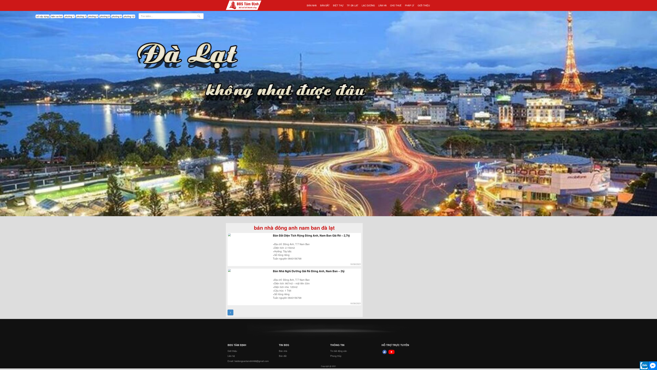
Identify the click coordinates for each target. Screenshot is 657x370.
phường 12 (129, 16)
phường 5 (93, 16)
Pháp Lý (409, 5)
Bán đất (325, 5)
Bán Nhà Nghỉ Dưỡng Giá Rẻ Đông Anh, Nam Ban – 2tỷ (309, 271)
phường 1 (69, 16)
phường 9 (116, 16)
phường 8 (105, 16)
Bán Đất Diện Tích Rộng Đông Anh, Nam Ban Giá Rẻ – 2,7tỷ (311, 235)
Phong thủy (336, 355)
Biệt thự (338, 5)
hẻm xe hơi (56, 16)
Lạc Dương (368, 5)
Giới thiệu (424, 5)
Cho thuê (396, 5)
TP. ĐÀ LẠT (352, 5)
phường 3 (81, 16)
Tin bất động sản (338, 351)
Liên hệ (231, 355)
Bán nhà (312, 5)
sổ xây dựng (42, 16)
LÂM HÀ (382, 5)
